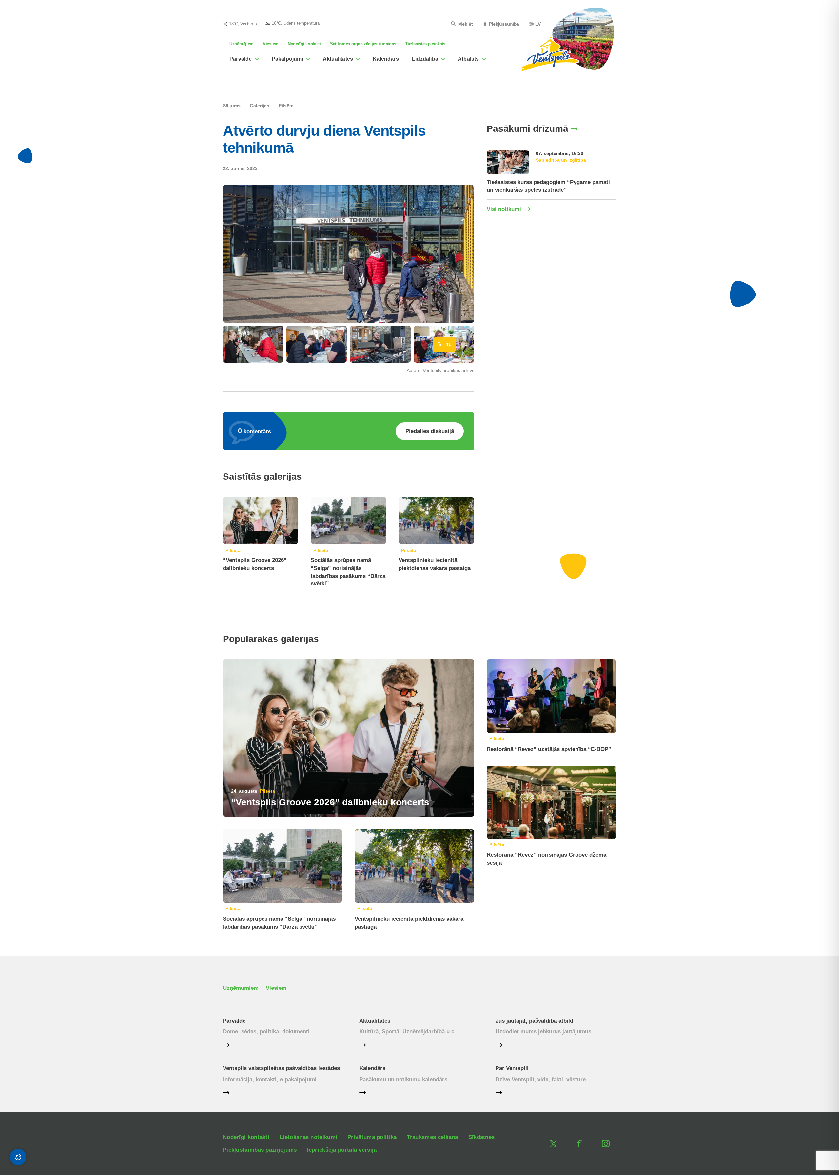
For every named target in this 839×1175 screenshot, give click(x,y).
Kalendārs (386, 59)
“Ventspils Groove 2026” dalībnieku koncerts (330, 802)
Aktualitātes (338, 59)
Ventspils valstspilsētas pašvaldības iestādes (281, 1068)
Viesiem (271, 43)
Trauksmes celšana (432, 1137)
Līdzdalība (425, 59)
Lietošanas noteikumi (308, 1137)
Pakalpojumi (287, 59)
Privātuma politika (372, 1137)
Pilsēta (233, 550)
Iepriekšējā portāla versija (342, 1150)
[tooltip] (292, 23)
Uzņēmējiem (241, 43)
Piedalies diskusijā (429, 431)
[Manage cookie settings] (18, 1157)
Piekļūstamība (504, 23)
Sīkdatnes (481, 1137)
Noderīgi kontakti (304, 43)
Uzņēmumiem (241, 988)
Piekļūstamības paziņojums (260, 1150)
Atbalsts (468, 59)
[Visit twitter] (553, 1143)
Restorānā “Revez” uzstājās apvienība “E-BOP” (549, 749)
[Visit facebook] (579, 1143)
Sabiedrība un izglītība (561, 160)
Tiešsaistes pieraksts (425, 43)
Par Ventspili (512, 1068)
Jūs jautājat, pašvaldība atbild (534, 1021)
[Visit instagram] (605, 1143)
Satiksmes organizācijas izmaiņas (363, 43)
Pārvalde (240, 59)
